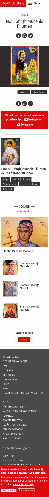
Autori (6, 402)
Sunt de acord (8, 490)
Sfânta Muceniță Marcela (29, 265)
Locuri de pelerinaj (29, 184)
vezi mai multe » (24, 210)
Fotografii (38, 91)
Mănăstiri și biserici (14, 425)
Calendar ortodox (13, 429)
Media (6, 384)
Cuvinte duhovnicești (15, 361)
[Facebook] (18, 35)
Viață (5, 179)
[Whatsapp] (24, 35)
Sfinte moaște (9, 184)
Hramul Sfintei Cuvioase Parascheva (23, 393)
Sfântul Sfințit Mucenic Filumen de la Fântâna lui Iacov (23, 171)
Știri (5, 388)
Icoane (25, 14)
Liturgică (8, 370)
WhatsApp (16, 119)
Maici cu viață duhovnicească (19, 411)
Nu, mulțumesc (26, 490)
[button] (34, 3)
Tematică (8, 415)
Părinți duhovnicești (15, 406)
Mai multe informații (23, 484)
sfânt (24, 339)
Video (23, 91)
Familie (7, 366)
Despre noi (9, 456)
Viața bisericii (11, 357)
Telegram (26, 124)
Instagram (34, 119)
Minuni (15, 179)
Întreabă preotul (12, 379)
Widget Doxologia (13, 434)
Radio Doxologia (12, 438)
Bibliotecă (9, 375)
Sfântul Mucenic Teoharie (18, 250)
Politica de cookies (13, 460)
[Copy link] (30, 35)
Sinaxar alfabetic (13, 420)
